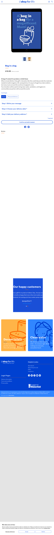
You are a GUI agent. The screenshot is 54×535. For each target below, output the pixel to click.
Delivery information (6, 379)
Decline (43, 531)
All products (31, 365)
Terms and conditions (6, 381)
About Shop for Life (33, 367)
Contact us (31, 371)
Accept (26, 531)
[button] (25, 59)
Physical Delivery (13, 96)
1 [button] (26, 306)
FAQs (29, 369)
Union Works (11, 395)
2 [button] (27, 306)
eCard (3, 96)
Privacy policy (4, 383)
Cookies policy (47, 528)
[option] (27, 30)
